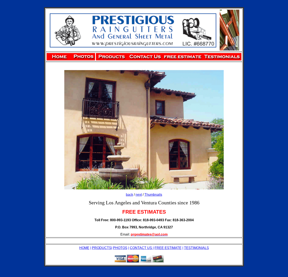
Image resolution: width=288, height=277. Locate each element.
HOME (84, 248)
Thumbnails (153, 194)
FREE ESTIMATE (168, 248)
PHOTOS (120, 248)
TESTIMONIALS (196, 248)
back (129, 194)
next (139, 194)
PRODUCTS (101, 248)
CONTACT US (141, 248)
